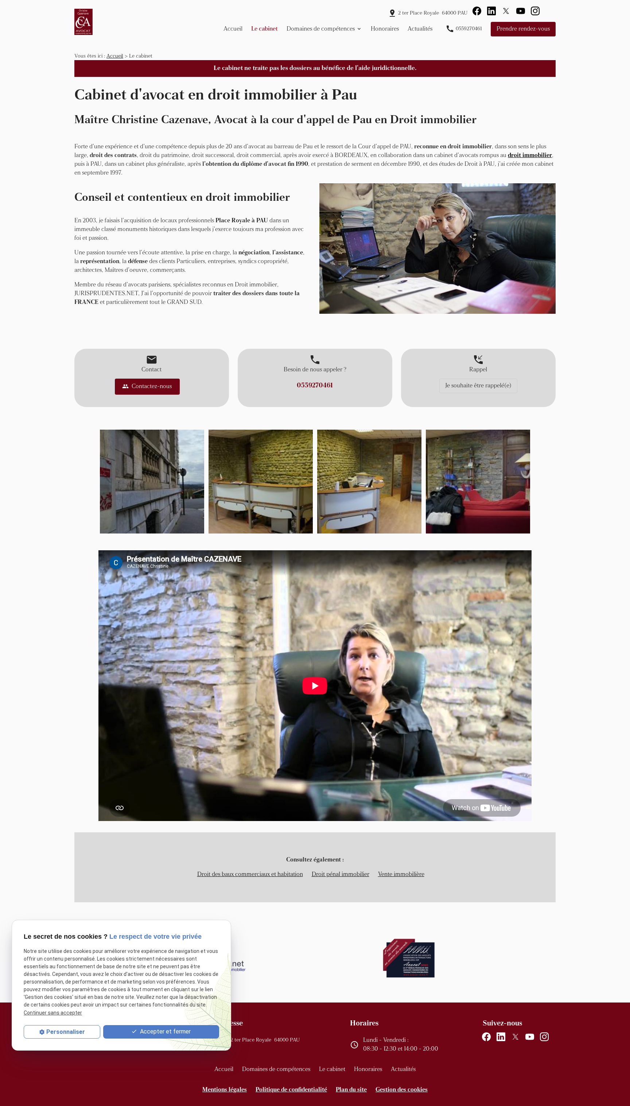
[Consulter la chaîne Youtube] (520, 11)
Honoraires (385, 29)
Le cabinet (264, 29)
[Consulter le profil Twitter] (506, 11)
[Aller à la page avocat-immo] (409, 958)
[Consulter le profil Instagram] (535, 11)
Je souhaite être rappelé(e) (478, 386)
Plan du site (351, 1090)
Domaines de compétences (321, 29)
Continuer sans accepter (53, 1013)
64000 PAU (432, 13)
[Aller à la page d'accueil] (83, 22)
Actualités (420, 29)
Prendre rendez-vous (523, 29)
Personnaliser (65, 1031)
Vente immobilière (401, 875)
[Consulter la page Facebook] (476, 11)
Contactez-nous (147, 386)
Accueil (232, 29)
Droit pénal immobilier (340, 875)
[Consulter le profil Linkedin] (491, 11)
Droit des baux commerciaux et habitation (250, 875)
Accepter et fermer (165, 1031)
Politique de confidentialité (291, 1090)
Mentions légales (224, 1090)
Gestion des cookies (402, 1090)
